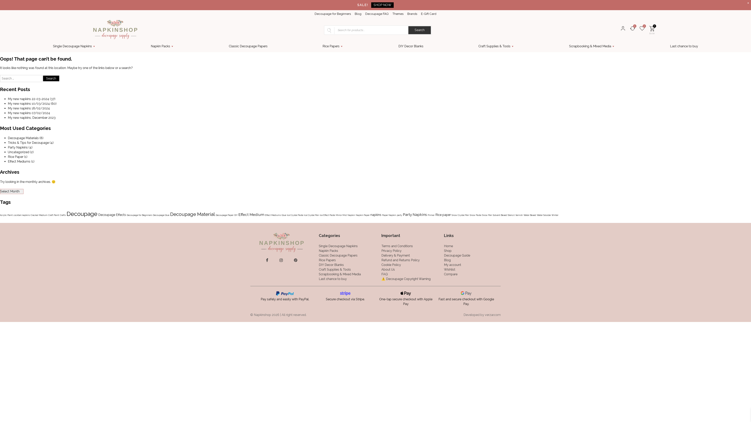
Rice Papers (331, 46)
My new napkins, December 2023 (32, 118)
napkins (375, 215)
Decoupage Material (192, 214)
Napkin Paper (363, 215)
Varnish (519, 215)
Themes (398, 14)
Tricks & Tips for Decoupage (28, 143)
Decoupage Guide (457, 255)
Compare (450, 274)
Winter (555, 215)
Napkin (351, 215)
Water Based (530, 215)
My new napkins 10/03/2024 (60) (32, 104)
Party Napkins (18, 147)
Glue (284, 215)
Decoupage (81, 213)
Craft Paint (53, 215)
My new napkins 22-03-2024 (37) (31, 99)
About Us (388, 269)
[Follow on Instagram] (281, 260)
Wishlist (449, 269)
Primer (431, 215)
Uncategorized (18, 152)
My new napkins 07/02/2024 (29, 113)
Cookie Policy (391, 265)
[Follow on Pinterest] (295, 260)
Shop (448, 251)
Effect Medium (251, 214)
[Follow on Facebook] (267, 260)
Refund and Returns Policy (400, 260)
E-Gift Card (428, 14)
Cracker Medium (39, 215)
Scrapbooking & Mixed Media (590, 46)
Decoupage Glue (161, 215)
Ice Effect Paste (327, 215)
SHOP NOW (382, 5)
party (399, 215)
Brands (412, 14)
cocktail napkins (21, 215)
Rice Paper (15, 157)
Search (420, 30)
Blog (358, 14)
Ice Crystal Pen (311, 215)
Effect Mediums (19, 161)
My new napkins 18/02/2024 (29, 108)
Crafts (63, 215)
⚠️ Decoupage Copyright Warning (406, 279)
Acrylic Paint (6, 215)
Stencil (511, 215)
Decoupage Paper (225, 215)
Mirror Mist (341, 215)
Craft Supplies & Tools (494, 46)
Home (448, 246)
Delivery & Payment (395, 255)
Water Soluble (544, 215)
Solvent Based (500, 215)
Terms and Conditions (397, 246)
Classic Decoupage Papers (248, 46)
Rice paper (443, 215)
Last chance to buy (684, 46)
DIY (236, 215)
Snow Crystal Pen (460, 215)
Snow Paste (475, 215)
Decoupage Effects (112, 215)
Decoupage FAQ (377, 14)
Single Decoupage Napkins (72, 46)
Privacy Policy (391, 251)
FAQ (384, 274)
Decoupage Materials (23, 138)
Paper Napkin (389, 215)
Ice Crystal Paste (295, 215)
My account (452, 265)
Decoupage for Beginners (333, 14)
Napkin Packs (160, 46)
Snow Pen (487, 215)
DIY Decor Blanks (410, 46)
